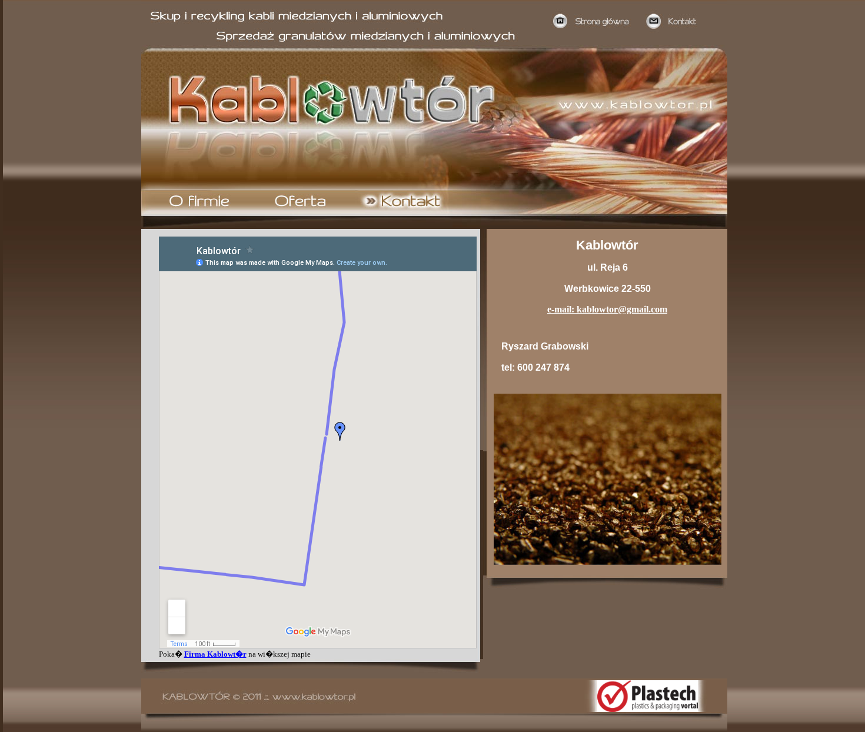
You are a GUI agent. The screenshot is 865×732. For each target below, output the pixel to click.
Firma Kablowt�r (215, 654)
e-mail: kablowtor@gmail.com (607, 309)
